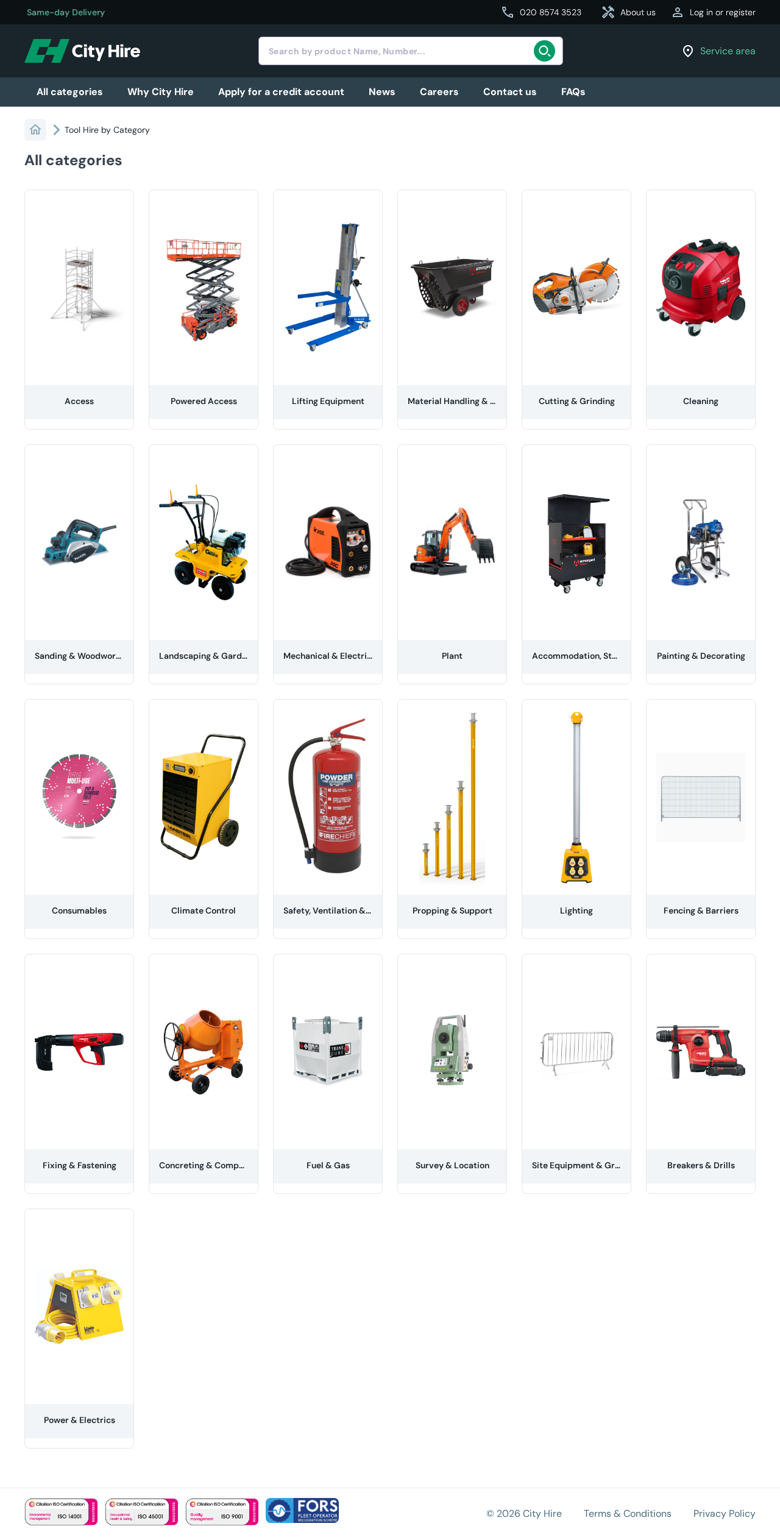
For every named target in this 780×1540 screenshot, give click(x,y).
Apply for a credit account (281, 91)
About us (628, 12)
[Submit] (548, 51)
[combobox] (410, 51)
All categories (70, 91)
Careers (439, 91)
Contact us (510, 91)
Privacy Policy (724, 1513)
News (382, 91)
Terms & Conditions (628, 1513)
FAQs (573, 91)
